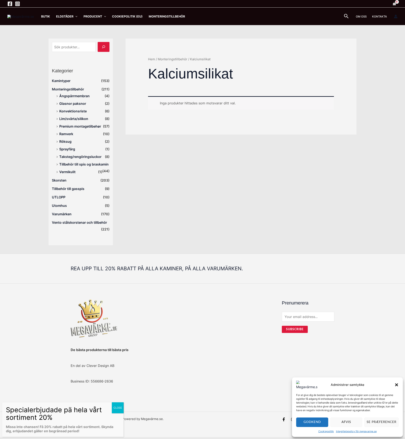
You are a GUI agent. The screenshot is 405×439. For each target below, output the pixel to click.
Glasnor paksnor (72, 103)
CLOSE (117, 407)
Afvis (346, 422)
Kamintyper (61, 81)
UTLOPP (58, 197)
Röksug (65, 141)
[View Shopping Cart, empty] (394, 4)
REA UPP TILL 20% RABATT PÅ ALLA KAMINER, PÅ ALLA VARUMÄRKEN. (157, 268)
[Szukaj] (103, 47)
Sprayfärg (67, 149)
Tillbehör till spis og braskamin (84, 164)
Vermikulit (67, 172)
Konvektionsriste (73, 111)
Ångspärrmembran (74, 96)
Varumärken (62, 214)
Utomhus (59, 205)
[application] (75, 16)
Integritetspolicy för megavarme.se (356, 431)
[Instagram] (17, 3)
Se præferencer (381, 422)
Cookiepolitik (326, 431)
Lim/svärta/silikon (73, 119)
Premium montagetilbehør (80, 126)
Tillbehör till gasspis (68, 189)
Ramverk (66, 134)
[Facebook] (9, 3)
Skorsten (59, 180)
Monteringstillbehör (68, 89)
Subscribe (295, 329)
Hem (151, 59)
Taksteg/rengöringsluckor (80, 157)
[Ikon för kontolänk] (396, 16)
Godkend (312, 422)
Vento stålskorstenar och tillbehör (79, 222)
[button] (396, 385)
